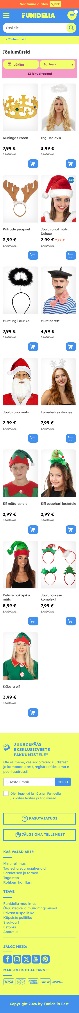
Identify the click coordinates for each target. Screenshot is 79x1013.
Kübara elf (11, 686)
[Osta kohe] (33, 163)
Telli (63, 782)
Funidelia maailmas (19, 903)
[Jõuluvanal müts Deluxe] (58, 199)
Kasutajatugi (42, 818)
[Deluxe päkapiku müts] (20, 565)
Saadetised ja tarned (20, 873)
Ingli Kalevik (51, 138)
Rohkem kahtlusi (17, 882)
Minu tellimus (14, 863)
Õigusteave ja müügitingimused (30, 908)
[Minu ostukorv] (72, 15)
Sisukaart (11, 922)
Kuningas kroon (15, 138)
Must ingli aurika (16, 321)
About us (10, 931)
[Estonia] (7, 959)
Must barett (50, 321)
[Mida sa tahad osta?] (6, 15)
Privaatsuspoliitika (18, 913)
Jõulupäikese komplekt (51, 597)
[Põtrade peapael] (20, 199)
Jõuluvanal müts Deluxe (54, 231)
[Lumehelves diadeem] (58, 382)
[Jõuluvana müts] (20, 382)
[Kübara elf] (20, 656)
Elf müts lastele (15, 503)
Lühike (18, 65)
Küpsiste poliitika (17, 917)
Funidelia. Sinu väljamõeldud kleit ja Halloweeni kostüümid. (38, 15)
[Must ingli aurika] (20, 290)
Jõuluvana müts (16, 412)
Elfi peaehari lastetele (58, 503)
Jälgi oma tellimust (43, 834)
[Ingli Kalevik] (58, 107)
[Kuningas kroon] (20, 107)
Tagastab (11, 877)
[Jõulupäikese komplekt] (58, 565)
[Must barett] (58, 290)
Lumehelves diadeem (58, 412)
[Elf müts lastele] (20, 473)
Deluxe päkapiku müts (16, 597)
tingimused (48, 798)
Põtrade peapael (16, 229)
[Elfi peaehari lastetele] (58, 473)
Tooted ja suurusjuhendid (24, 868)
